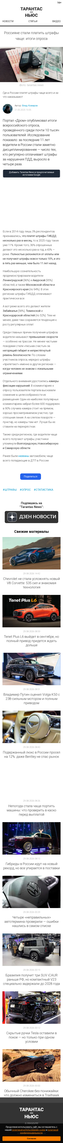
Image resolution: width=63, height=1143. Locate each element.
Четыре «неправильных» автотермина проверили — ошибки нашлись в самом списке (31, 921)
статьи (32, 21)
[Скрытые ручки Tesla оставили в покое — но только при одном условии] (31, 1007)
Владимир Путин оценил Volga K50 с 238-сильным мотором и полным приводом (31, 699)
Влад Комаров (30, 105)
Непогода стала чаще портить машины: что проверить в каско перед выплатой (31, 810)
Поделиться (30, 476)
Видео (56, 21)
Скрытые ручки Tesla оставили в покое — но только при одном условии (31, 1037)
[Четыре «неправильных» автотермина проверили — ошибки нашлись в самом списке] (31, 892)
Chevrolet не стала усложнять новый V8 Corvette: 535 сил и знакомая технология (31, 583)
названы (23, 456)
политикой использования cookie (28, 1130)
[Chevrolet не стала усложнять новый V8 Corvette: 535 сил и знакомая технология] (31, 553)
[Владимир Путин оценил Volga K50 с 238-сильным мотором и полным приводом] (31, 669)
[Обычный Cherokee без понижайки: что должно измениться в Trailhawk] (31, 1065)
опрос (26, 489)
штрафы (11, 489)
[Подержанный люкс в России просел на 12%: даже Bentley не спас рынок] (31, 727)
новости (8, 21)
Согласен (31, 1138)
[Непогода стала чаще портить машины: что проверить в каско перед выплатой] (31, 780)
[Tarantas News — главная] (31, 12)
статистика (44, 489)
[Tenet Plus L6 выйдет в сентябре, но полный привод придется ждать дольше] (31, 611)
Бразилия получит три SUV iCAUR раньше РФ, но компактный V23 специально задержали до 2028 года (31, 979)
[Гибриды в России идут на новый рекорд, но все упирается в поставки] (31, 838)
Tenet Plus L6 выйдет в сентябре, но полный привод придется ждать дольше (31, 641)
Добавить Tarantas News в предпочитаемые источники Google (31, 173)
